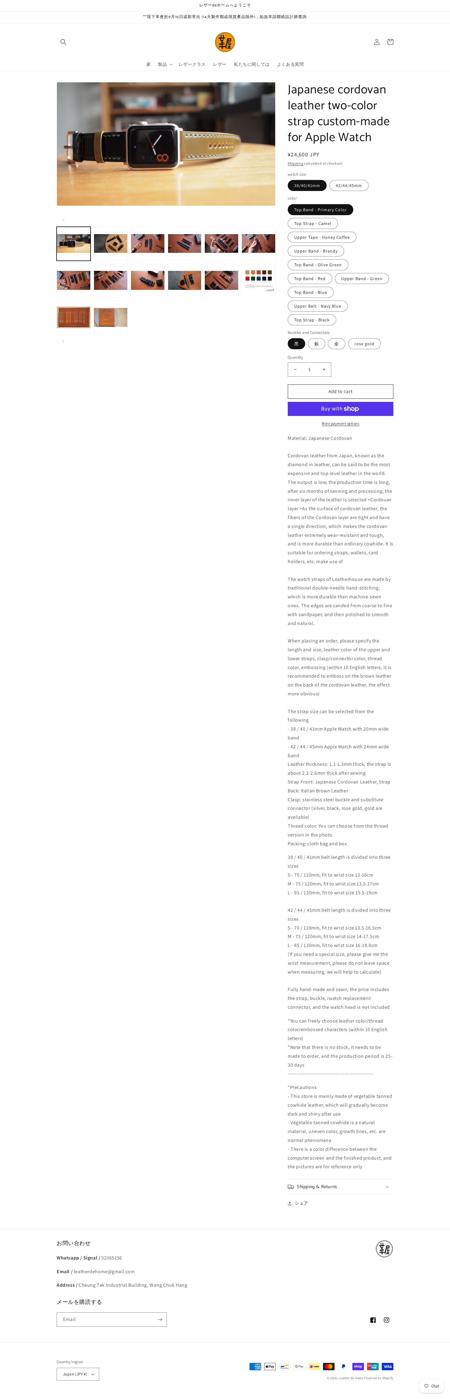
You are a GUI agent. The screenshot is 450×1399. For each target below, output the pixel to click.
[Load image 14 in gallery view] (111, 318)
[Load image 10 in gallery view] (185, 281)
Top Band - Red (310, 278)
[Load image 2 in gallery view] (111, 244)
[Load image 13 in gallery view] (74, 318)
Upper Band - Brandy (316, 251)
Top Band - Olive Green (318, 264)
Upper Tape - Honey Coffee (322, 237)
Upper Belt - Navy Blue (317, 306)
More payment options (340, 423)
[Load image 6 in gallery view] (259, 244)
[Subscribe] (160, 1319)
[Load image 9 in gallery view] (148, 281)
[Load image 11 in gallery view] (221, 281)
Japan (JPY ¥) (75, 1374)
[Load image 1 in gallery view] (74, 244)
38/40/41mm (307, 185)
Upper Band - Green (362, 278)
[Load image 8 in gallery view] (111, 281)
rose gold (364, 343)
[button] (63, 42)
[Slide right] (63, 341)
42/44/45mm (349, 185)
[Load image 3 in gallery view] (148, 244)
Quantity (295, 357)
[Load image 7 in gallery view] (74, 281)
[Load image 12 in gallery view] (259, 281)
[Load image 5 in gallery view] (221, 244)
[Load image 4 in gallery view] (185, 244)
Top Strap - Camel (313, 223)
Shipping (295, 163)
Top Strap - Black (312, 320)
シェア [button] (301, 1203)
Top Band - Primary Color (320, 209)
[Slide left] (63, 220)
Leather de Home (351, 1378)
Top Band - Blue (310, 292)
